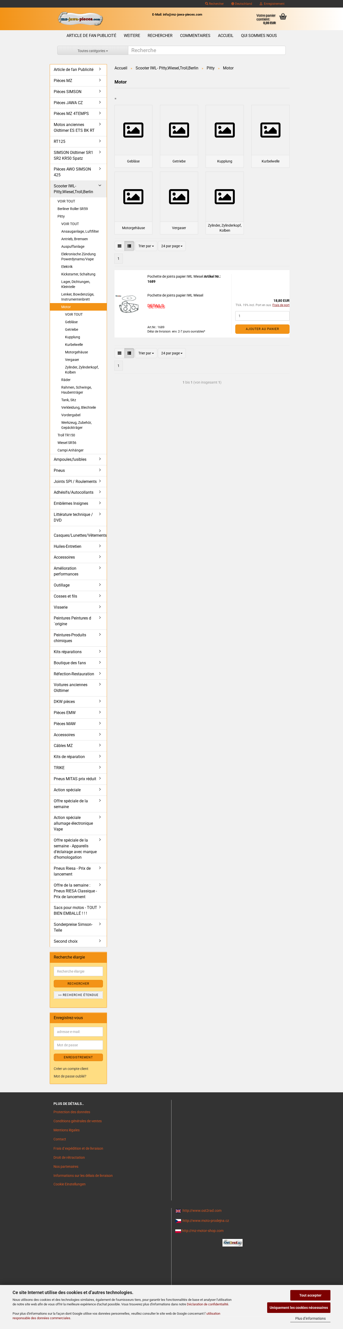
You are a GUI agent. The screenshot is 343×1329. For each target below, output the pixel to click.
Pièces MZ (63, 80)
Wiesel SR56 (67, 443)
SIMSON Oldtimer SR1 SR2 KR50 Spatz (73, 155)
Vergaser (72, 360)
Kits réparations (68, 651)
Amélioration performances (66, 571)
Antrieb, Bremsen (74, 239)
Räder (66, 380)
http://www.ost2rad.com (202, 1211)
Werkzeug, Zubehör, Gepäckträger (76, 425)
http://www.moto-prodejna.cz (206, 1221)
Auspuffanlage (72, 246)
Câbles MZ (63, 745)
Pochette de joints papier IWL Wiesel (175, 276)
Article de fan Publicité (91, 35)
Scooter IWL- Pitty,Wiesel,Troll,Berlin (73, 189)
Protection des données (71, 1112)
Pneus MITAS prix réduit (75, 778)
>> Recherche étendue (78, 995)
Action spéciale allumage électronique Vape (73, 823)
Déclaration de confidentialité (207, 1304)
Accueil (226, 35)
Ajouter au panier (262, 329)
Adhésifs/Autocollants (73, 492)
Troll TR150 (66, 435)
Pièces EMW (65, 712)
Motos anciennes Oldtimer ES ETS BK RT (74, 127)
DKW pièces (64, 701)
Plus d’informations (310, 1318)
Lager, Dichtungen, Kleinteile (75, 284)
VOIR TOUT (66, 201)
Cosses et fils (65, 596)
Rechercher (216, 4)
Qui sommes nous (259, 35)
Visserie (61, 607)
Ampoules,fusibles (70, 459)
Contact (59, 1139)
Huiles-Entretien (67, 546)
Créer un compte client (71, 1069)
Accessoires (64, 557)
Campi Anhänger (71, 450)
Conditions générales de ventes (77, 1121)
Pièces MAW (65, 723)
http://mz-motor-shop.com (202, 1231)
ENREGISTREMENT (78, 1057)
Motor (66, 307)
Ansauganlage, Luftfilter (80, 231)
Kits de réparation (69, 756)
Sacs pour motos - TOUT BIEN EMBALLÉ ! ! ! (75, 910)
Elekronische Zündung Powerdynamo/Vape (78, 256)
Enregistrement (273, 4)
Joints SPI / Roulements (75, 481)
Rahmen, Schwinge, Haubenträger (76, 389)
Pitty (61, 216)
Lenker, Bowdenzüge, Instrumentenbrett (77, 296)
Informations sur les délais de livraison (83, 1176)
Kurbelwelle (74, 345)
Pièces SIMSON (67, 91)
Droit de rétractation (69, 1157)
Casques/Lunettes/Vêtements (80, 535)
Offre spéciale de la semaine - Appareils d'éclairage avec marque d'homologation (75, 849)
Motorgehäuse (76, 352)
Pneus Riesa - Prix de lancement (72, 871)
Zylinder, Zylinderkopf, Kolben (82, 369)
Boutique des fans (70, 662)
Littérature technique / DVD (73, 517)
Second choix (66, 941)
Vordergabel (70, 415)
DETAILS (155, 305)
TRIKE (59, 767)
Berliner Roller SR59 (73, 209)
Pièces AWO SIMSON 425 (72, 172)
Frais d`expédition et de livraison (78, 1148)
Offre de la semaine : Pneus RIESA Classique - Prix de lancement (75, 891)
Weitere (132, 35)
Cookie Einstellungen (69, 1184)
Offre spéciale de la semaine (71, 804)
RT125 (59, 141)
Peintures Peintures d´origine (72, 621)
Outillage (62, 585)
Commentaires (195, 35)
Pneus (59, 470)
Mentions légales (66, 1130)
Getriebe (71, 329)
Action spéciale (67, 789)
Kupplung (72, 337)
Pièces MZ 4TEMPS (71, 113)
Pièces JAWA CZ (68, 102)
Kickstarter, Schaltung (78, 274)
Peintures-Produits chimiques (70, 638)
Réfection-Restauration (74, 674)
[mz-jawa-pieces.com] (80, 19)
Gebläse (71, 322)
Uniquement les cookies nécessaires (299, 1308)
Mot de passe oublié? (70, 1076)
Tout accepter (310, 1295)
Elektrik (67, 267)
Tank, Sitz (68, 400)
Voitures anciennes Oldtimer (70, 687)
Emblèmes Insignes (71, 503)
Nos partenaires (65, 1167)
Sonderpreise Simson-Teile (73, 927)
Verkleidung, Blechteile (78, 407)
